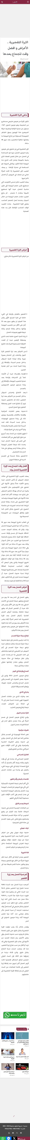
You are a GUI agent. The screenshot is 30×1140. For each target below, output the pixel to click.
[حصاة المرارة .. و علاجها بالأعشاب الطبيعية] (7, 1035)
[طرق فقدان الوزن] (22, 1066)
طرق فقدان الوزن (25, 1071)
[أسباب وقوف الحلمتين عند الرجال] (22, 1052)
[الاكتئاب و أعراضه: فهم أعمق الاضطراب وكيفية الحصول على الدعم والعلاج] (22, 1035)
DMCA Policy (16, 1129)
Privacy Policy (8, 1129)
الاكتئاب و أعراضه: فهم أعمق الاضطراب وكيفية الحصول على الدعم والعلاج (23, 1042)
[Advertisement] (15, 21)
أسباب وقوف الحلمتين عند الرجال (22, 1056)
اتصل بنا (23, 1129)
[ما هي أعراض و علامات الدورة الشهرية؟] (7, 1052)
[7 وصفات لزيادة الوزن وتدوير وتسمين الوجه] (7, 1066)
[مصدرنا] (15, 2)
